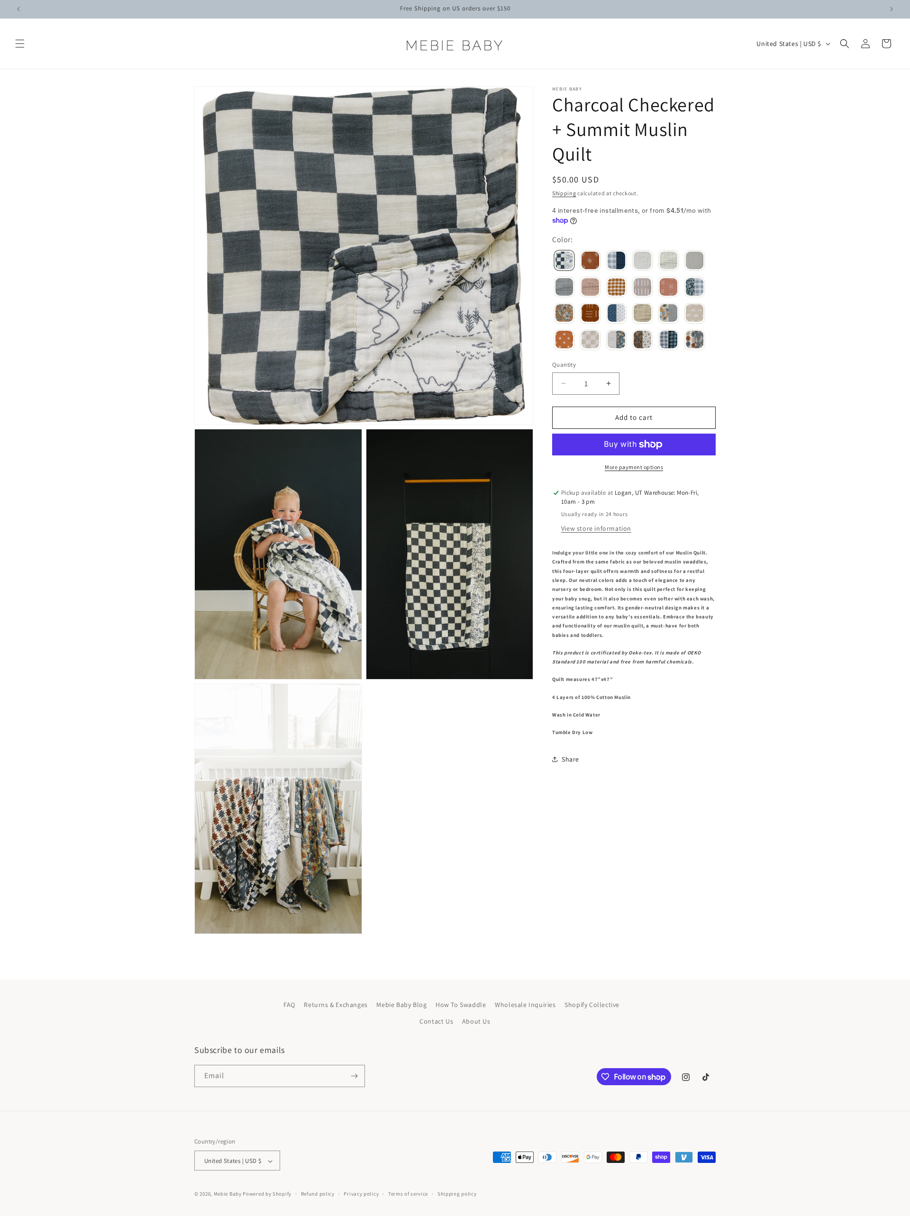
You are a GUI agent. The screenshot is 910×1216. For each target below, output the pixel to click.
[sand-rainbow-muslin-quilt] (694, 314)
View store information (596, 528)
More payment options (634, 467)
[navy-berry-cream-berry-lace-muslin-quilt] (616, 314)
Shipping (564, 193)
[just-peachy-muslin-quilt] (668, 288)
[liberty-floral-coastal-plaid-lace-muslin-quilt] (694, 288)
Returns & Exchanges (335, 1004)
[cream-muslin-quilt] (668, 261)
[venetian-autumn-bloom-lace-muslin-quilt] (642, 340)
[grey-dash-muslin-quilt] (642, 288)
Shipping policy (457, 1193)
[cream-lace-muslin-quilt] (642, 261)
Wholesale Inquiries (525, 1004)
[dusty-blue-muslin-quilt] (564, 288)
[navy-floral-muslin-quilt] (616, 340)
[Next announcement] (891, 9)
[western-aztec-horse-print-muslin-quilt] (694, 340)
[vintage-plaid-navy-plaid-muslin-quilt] (668, 340)
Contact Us (436, 1021)
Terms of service (408, 1193)
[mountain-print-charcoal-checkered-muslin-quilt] (564, 261)
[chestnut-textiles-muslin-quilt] (590, 261)
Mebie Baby (228, 1194)
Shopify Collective (591, 1004)
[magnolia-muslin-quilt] (564, 314)
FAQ (289, 1004)
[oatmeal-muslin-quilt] (642, 314)
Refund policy (318, 1193)
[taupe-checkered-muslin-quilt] (590, 340)
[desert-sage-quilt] (694, 261)
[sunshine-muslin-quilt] (564, 340)
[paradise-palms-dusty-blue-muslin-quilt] (668, 314)
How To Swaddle (461, 1004)
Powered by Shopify (267, 1194)
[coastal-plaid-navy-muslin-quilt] (616, 261)
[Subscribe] (354, 1076)
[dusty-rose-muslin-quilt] (590, 288)
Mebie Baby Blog (401, 1004)
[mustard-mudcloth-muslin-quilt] (590, 314)
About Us (476, 1021)
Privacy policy (361, 1193)
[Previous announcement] (18, 9)
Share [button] (570, 758)
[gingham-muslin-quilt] (616, 288)
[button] (19, 43)
